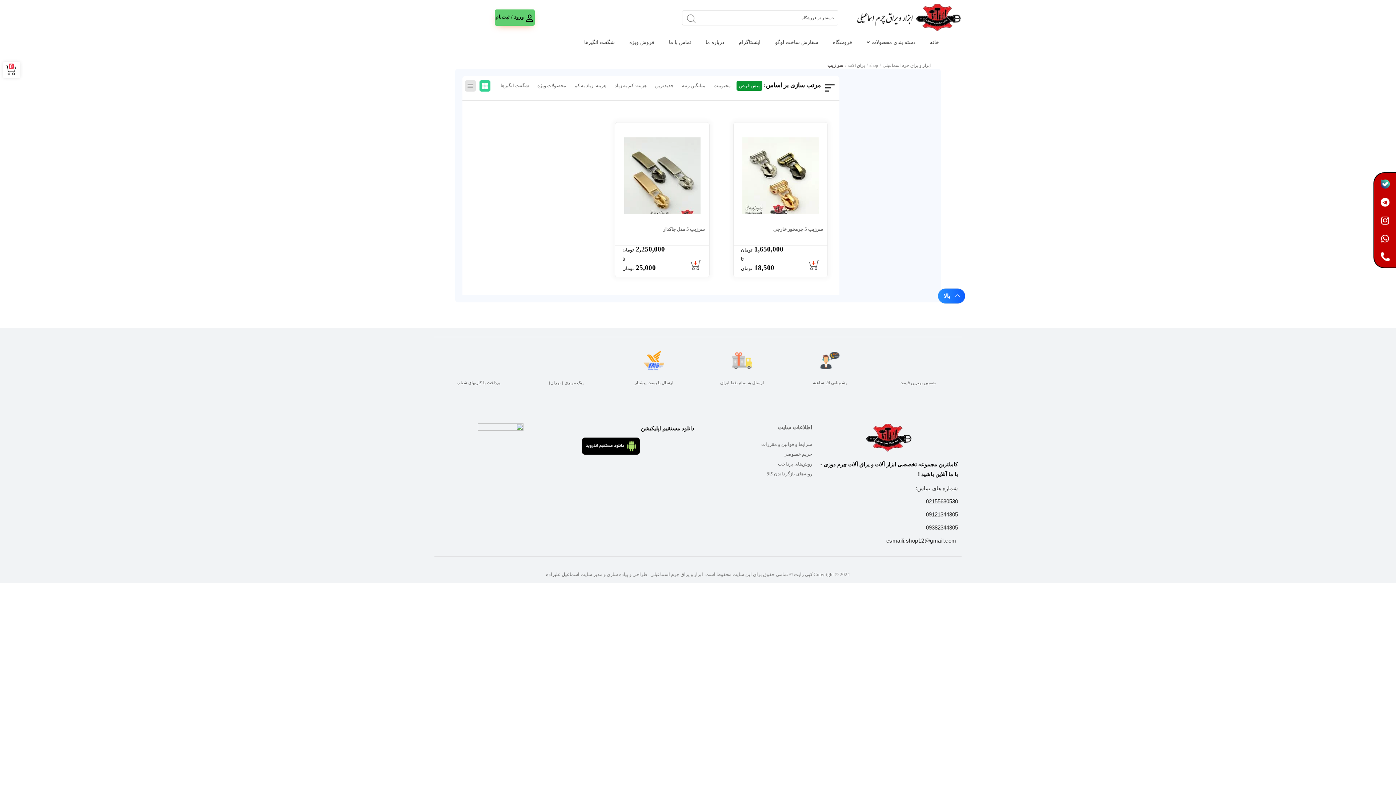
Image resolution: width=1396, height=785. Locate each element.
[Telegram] (1385, 202)
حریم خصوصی (797, 454)
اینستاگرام (750, 42)
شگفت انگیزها (599, 42)
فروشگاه (842, 42)
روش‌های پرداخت (795, 464)
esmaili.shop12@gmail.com (921, 541)
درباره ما (715, 42)
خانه (934, 42)
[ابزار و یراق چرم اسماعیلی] (908, 18)
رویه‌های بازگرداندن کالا (789, 473)
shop (874, 65)
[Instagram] (1385, 220)
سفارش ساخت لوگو (796, 42)
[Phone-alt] (1385, 256)
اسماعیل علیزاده (562, 574)
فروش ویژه (641, 42)
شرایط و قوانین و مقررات (786, 444)
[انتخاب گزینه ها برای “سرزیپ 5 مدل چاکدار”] (696, 265)
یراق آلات (856, 65)
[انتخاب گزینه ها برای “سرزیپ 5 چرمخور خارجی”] (814, 265)
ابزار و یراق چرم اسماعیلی (907, 65)
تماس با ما (680, 42)
